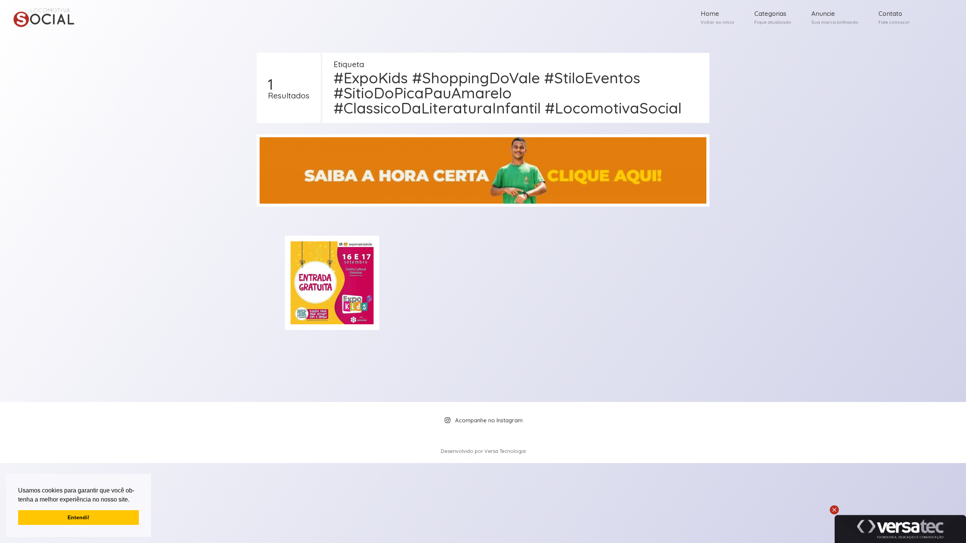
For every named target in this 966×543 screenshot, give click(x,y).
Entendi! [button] (78, 517)
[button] (132, 500)
